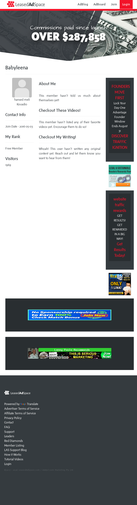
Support (9, 431)
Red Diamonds (13, 441)
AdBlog (83, 4)
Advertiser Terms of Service (21, 408)
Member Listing (14, 445)
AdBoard (99, 4)
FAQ (7, 427)
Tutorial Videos (13, 459)
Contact (9, 422)
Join (114, 4)
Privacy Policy (13, 418)
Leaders (9, 436)
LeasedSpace (29, 4)
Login (126, 4)
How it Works (12, 454)
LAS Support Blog (15, 450)
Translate (32, 404)
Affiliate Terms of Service (20, 413)
